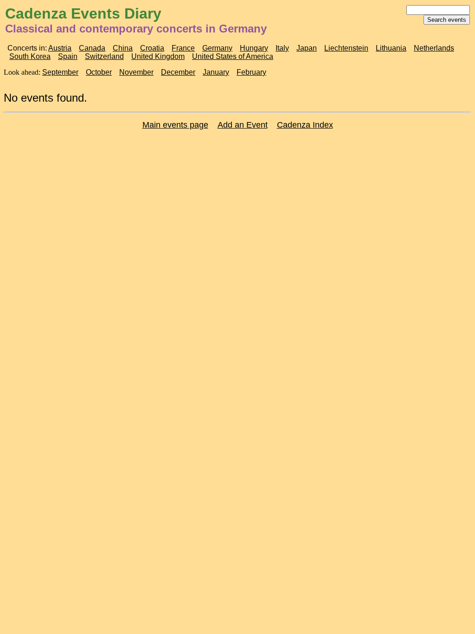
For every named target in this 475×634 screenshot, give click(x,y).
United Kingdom (158, 56)
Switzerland (104, 56)
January (216, 72)
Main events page (175, 124)
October (99, 72)
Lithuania (391, 48)
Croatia (152, 48)
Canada (92, 48)
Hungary (254, 48)
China (123, 48)
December (178, 72)
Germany (217, 48)
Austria (59, 48)
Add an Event (243, 124)
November (136, 72)
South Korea (30, 56)
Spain (67, 56)
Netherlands (434, 48)
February (251, 72)
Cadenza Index (305, 124)
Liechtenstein (346, 48)
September (60, 72)
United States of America (232, 56)
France (183, 48)
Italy (282, 48)
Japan (306, 48)
